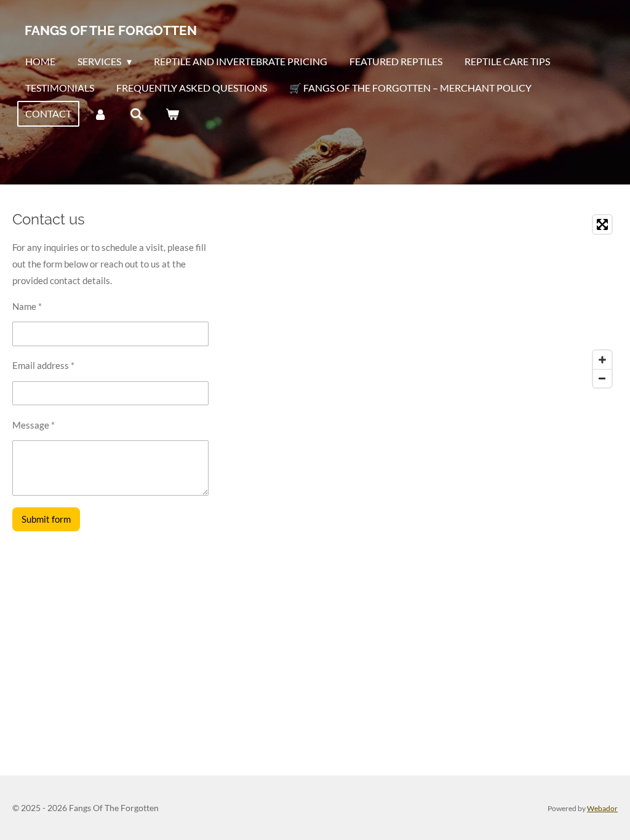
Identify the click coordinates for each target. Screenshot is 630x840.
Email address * (43, 365)
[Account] (100, 114)
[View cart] (172, 114)
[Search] (136, 114)
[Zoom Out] (602, 378)
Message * (33, 424)
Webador (602, 808)
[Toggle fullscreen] (602, 224)
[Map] (470, 301)
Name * (27, 306)
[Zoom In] (602, 360)
